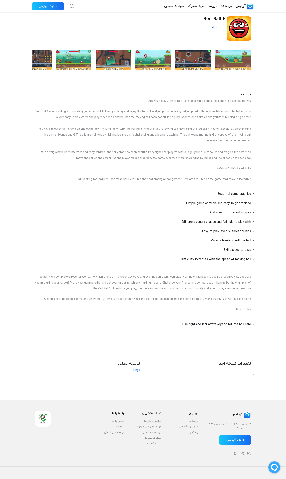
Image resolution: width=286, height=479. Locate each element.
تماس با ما (118, 421)
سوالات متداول (174, 6)
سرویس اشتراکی (188, 427)
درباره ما (120, 427)
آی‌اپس (241, 6)
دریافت (213, 27)
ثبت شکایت (154, 444)
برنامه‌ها (226, 6)
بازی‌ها (213, 6)
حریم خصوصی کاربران (148, 427)
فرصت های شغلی (114, 432)
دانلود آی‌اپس (48, 6)
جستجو (194, 432)
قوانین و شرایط (152, 421)
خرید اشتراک (196, 6)
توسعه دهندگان (151, 432)
